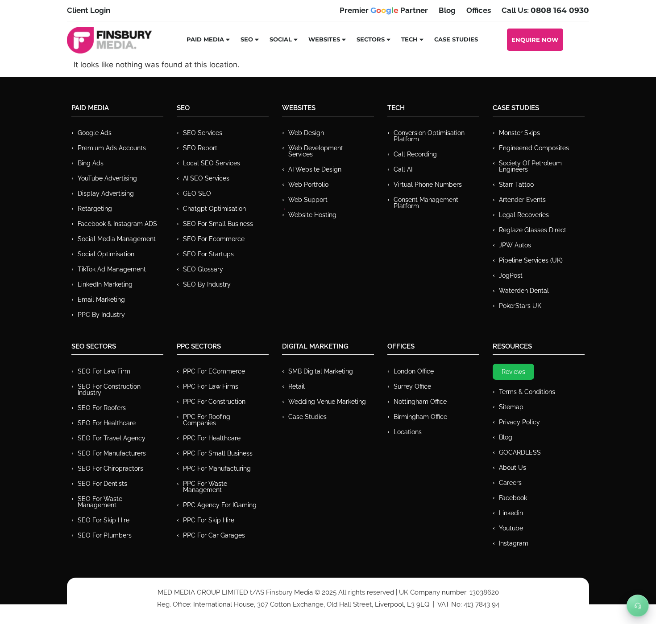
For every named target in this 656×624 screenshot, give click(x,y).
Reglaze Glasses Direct (532, 230)
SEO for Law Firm (104, 371)
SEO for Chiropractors (110, 468)
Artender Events (522, 199)
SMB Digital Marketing (320, 371)
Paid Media (205, 39)
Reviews (513, 371)
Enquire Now (534, 39)
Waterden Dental (524, 290)
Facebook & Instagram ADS (117, 223)
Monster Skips (519, 132)
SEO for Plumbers (105, 535)
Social (281, 39)
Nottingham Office (420, 401)
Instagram (513, 543)
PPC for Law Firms (210, 386)
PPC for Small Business (218, 453)
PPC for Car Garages (214, 535)
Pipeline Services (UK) (531, 260)
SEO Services (202, 132)
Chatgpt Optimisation (214, 208)
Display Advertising (106, 193)
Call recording (415, 154)
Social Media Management (117, 238)
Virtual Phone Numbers (428, 184)
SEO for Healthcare (107, 423)
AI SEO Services (206, 178)
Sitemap (511, 407)
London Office (414, 371)
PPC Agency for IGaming (220, 505)
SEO (247, 39)
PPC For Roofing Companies (206, 420)
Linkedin (511, 513)
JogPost (511, 275)
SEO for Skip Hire (103, 520)
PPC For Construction (214, 401)
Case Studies (456, 39)
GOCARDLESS (520, 452)
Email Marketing (101, 299)
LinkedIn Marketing (105, 284)
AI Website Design (314, 169)
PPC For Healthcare (212, 438)
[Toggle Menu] (638, 606)
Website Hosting (312, 214)
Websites (324, 39)
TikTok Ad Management (112, 269)
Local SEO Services (211, 163)
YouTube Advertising (107, 178)
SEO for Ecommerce (214, 238)
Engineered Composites (534, 148)
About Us (512, 467)
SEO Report (200, 148)
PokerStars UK (520, 305)
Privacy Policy (519, 422)
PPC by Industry (101, 314)
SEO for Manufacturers (112, 453)
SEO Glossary (203, 269)
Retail (296, 386)
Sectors (371, 39)
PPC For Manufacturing (217, 468)
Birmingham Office (420, 416)
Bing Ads (91, 163)
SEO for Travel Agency (111, 438)
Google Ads (95, 132)
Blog (505, 437)
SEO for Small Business (218, 223)
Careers (510, 482)
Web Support (308, 199)
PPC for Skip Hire (208, 520)
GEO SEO (197, 193)
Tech (409, 39)
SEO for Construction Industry (109, 389)
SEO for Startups (208, 254)
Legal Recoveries (524, 214)
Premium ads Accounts (112, 148)
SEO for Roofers (102, 407)
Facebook (513, 497)
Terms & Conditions (527, 391)
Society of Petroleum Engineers (530, 166)
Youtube (511, 528)
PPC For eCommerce (214, 371)
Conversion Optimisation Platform (429, 136)
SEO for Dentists (102, 483)
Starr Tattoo (516, 184)
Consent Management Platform (426, 202)
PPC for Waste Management (205, 486)
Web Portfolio (308, 184)
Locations (408, 431)
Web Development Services (315, 151)
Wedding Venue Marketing (327, 401)
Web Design (306, 132)
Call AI (403, 169)
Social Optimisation (106, 254)
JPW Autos (515, 245)
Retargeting (95, 208)
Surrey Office (412, 386)
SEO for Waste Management (100, 502)
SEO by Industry (207, 284)
